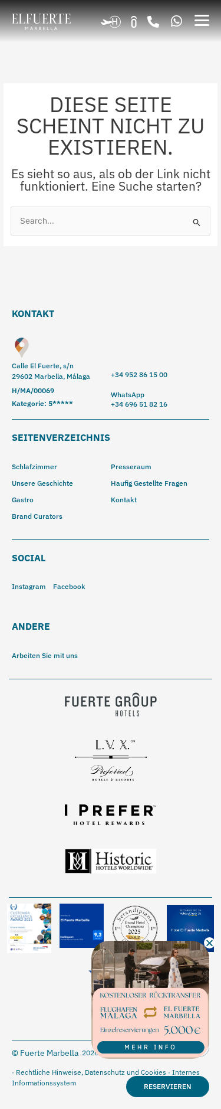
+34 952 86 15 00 (139, 374)
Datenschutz (105, 1072)
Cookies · (156, 1072)
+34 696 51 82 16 (139, 404)
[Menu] (201, 20)
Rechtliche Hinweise (48, 1072)
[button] (153, 22)
